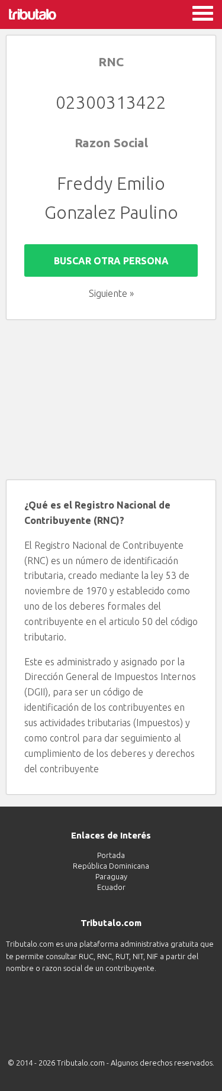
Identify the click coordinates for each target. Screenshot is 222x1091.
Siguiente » (111, 293)
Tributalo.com (82, 1062)
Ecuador (111, 887)
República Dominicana (111, 866)
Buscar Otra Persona (111, 260)
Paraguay (111, 876)
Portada (111, 855)
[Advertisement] (111, 400)
